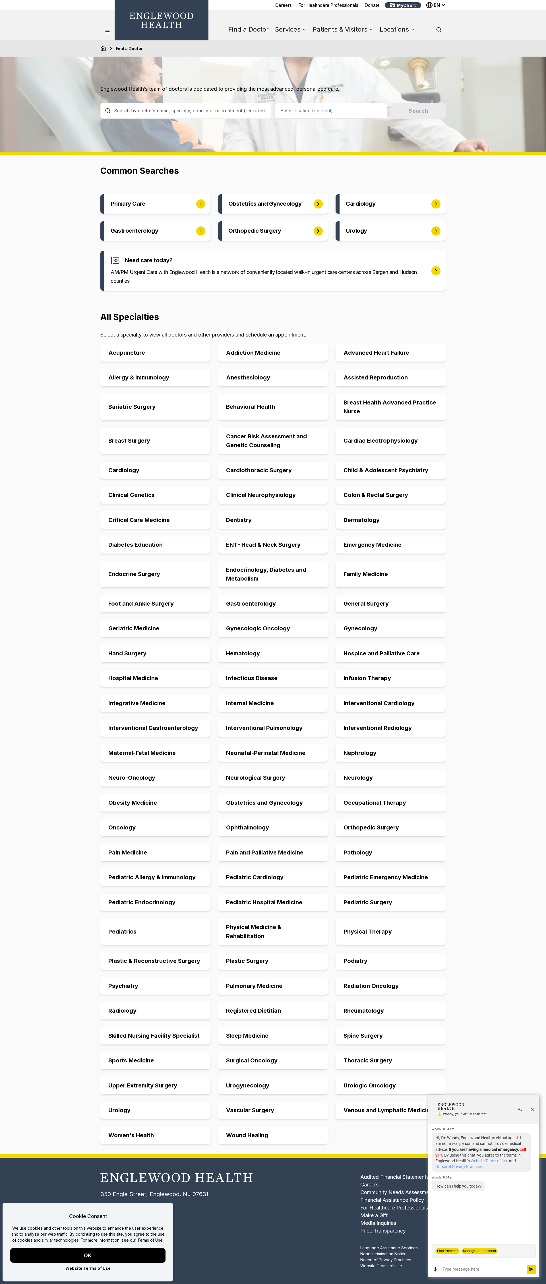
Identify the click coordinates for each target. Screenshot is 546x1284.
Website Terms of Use (88, 1268)
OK (88, 1255)
